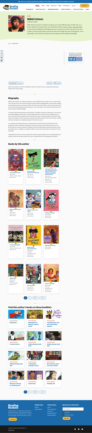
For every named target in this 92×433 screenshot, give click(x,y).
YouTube (82, 429)
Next (35, 298)
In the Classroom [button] (40, 9)
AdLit (49, 407)
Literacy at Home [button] (78, 9)
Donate (85, 6)
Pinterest (78, 429)
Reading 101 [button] (29, 9)
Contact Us (13, 419)
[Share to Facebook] (1, 51)
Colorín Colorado (51, 409)
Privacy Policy (11, 430)
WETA (37, 5)
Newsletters (66, 5)
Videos (60, 5)
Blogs (47, 5)
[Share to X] (1, 54)
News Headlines (38, 409)
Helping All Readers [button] (53, 9)
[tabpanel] (34, 66)
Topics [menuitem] (87, 9)
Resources (53, 5)
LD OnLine (50, 411)
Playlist (50, 83)
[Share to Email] (1, 57)
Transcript (58, 83)
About (43, 5)
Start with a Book (51, 415)
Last (42, 298)
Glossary (37, 407)
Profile (29, 16)
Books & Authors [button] (66, 9)
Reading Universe (51, 413)
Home (9, 43)
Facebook (75, 429)
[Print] (1, 60)
